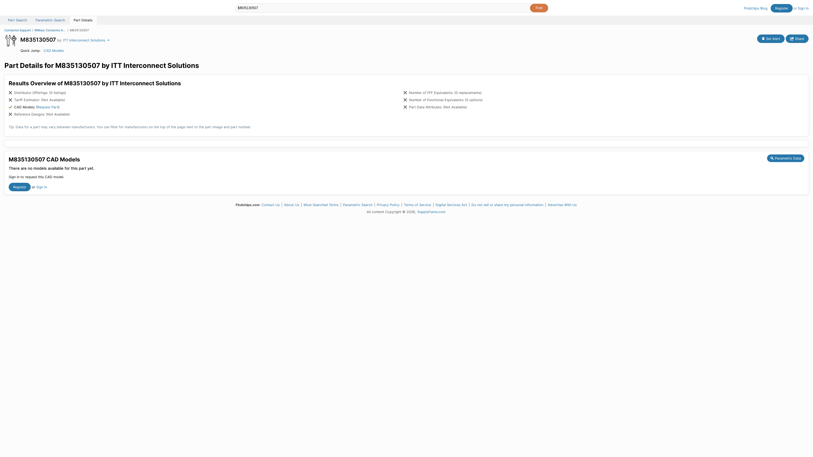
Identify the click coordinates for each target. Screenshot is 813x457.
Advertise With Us (562, 205)
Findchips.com (18, 8)
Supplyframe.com (431, 212)
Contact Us (270, 205)
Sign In (803, 8)
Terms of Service (417, 205)
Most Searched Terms (321, 205)
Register (781, 8)
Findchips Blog (755, 8)
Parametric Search (357, 205)
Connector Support (17, 30)
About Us (291, 205)
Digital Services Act (451, 205)
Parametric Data (787, 158)
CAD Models (54, 50)
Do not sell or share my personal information (507, 205)
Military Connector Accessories (50, 30)
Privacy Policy (388, 205)
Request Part (47, 107)
